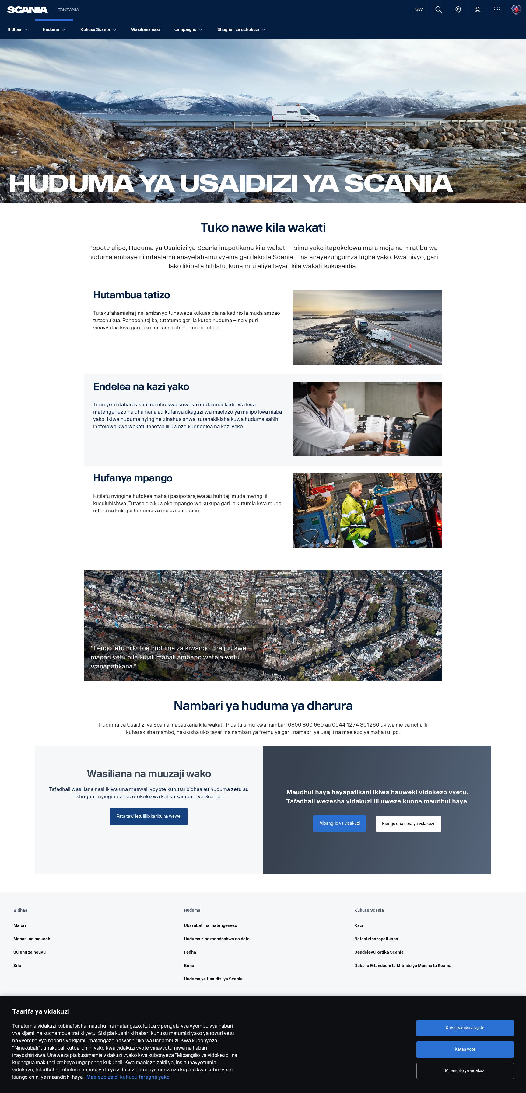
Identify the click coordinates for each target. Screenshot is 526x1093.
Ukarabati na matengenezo (210, 925)
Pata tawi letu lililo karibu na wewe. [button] (149, 816)
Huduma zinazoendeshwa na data (217, 939)
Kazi (358, 925)
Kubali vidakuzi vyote (465, 1028)
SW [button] (419, 9)
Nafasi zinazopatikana (376, 939)
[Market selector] (477, 9)
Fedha (190, 952)
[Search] (438, 9)
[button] (497, 9)
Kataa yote (465, 1049)
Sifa (17, 965)
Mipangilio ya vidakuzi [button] (339, 823)
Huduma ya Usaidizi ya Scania (213, 979)
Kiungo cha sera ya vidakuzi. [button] (408, 823)
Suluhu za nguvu (29, 952)
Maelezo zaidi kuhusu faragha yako (128, 1077)
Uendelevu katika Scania (379, 952)
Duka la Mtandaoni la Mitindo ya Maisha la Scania (402, 965)
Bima (189, 965)
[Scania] (27, 9)
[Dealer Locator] (458, 9)
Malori (19, 925)
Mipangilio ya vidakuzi (465, 1070)
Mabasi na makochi (32, 939)
